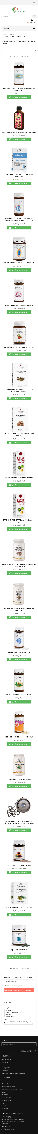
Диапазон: (7, 1022)
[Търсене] (34, 16)
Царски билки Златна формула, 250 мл (19, 521)
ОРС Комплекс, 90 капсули (19, 865)
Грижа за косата (6, 1100)
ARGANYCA (5, 1095)
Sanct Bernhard (12, 1012)
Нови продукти (6, 1059)
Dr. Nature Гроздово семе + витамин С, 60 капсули (19, 565)
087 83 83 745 (7, 1126)
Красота (4, 1092)
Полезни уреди (6, 1109)
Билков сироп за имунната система (19, 132)
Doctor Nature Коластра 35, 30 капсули (19, 175)
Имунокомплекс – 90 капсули (19, 737)
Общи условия (6, 1068)
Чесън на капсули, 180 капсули (19, 305)
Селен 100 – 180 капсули (19, 652)
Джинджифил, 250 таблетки (19, 694)
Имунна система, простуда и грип (12, 1089)
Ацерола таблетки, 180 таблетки (19, 347)
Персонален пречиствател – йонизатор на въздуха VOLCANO (19, 822)
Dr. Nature (10, 1010)
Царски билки (11, 1016)
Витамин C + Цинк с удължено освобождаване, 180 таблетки (19, 220)
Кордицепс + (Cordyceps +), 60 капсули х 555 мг (19, 390)
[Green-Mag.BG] (19, 10)
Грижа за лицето (6, 1097)
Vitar (8, 1014)
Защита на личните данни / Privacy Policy (14, 1073)
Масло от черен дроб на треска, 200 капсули (19, 89)
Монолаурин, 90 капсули (19, 779)
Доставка (5, 1070)
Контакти (5, 1062)
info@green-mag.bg (8, 1129)
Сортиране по (6, 48)
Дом (3, 1103)
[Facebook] (35, 1051)
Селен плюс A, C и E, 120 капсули (19, 263)
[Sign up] (34, 1044)
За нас (3, 1065)
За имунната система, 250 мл (19, 478)
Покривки (4, 1106)
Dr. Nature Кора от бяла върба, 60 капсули (19, 609)
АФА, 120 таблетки (19, 950)
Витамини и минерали (8, 1086)
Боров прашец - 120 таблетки (19, 907)
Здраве (4, 1081)
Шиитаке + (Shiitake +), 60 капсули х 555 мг (19, 434)
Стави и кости (6, 1083)
